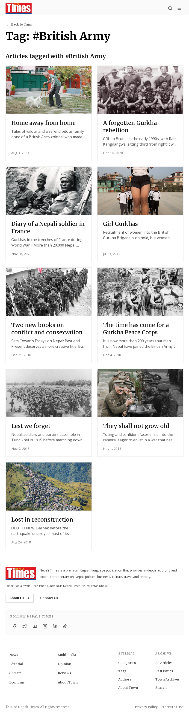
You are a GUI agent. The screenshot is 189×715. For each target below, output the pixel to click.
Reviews (64, 673)
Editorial (16, 664)
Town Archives (167, 679)
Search (161, 688)
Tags (122, 671)
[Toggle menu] (179, 8)
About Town (68, 682)
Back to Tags (21, 24)
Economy (17, 682)
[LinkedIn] (55, 626)
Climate (15, 673)
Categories (127, 663)
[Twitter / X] (25, 626)
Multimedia (67, 655)
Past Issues (164, 671)
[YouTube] (35, 626)
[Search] (170, 8)
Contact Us (49, 598)
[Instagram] (45, 626)
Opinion (64, 664)
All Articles (163, 663)
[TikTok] (65, 626)
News (13, 655)
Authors (124, 679)
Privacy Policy (146, 707)
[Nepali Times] (21, 573)
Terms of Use (172, 707)
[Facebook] (14, 626)
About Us (16, 598)
